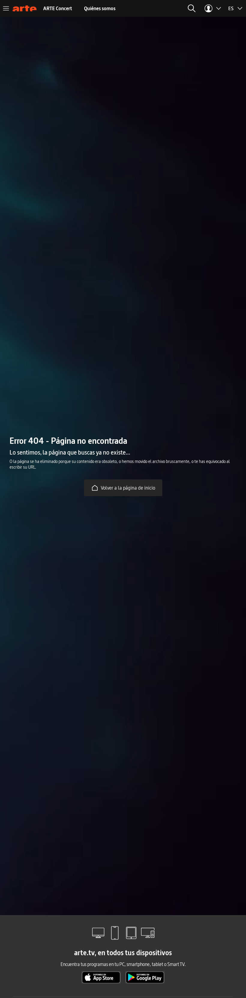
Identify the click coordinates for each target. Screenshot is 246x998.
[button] (191, 8)
